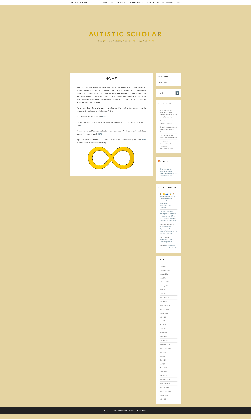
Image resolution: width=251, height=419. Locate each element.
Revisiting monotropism (168, 220)
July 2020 (163, 317)
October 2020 (164, 309)
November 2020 (165, 305)
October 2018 (164, 387)
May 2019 (163, 360)
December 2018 (165, 379)
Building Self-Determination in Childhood (165, 205)
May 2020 (163, 325)
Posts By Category (117, 2)
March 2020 (163, 333)
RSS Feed (164, 161)
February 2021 (164, 297)
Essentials (149, 2)
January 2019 (164, 376)
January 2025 (164, 274)
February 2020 (164, 337)
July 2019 (163, 352)
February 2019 (164, 372)
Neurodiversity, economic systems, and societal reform (168, 129)
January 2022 (164, 286)
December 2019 (165, 344)
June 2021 (163, 290)
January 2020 (164, 340)
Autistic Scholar (79, 2)
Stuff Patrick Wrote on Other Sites (168, 2)
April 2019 (163, 364)
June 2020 (163, 321)
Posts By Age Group (134, 2)
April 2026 (163, 266)
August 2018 (164, 395)
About (105, 2)
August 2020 (164, 313)
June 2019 (163, 356)
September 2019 (165, 348)
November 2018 (165, 383)
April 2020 (163, 329)
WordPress (130, 410)
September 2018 (165, 391)
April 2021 (163, 294)
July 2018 (163, 399)
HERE (143, 139)
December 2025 (165, 270)
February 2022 (164, 282)
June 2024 (163, 278)
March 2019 (163, 368)
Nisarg (144, 410)
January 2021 (164, 301)
